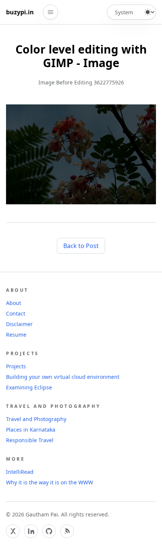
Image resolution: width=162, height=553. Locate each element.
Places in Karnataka (30, 429)
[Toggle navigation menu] (50, 12)
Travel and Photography (36, 419)
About (13, 302)
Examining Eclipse (29, 387)
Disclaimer (19, 324)
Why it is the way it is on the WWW (49, 482)
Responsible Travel (29, 440)
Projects (16, 366)
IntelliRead (20, 471)
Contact (15, 313)
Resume (16, 334)
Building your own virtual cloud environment (62, 376)
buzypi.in (20, 12)
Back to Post (81, 246)
